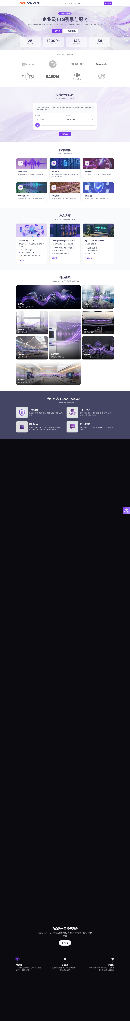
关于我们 (77, 3)
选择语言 (37, 115)
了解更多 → (22, 260)
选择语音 (68, 115)
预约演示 (65, 134)
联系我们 (108, 3)
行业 (70, 3)
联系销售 (65, 943)
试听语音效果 (71, 31)
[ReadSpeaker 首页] (29, 3)
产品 (65, 3)
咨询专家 (57, 31)
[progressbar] (68, 125)
